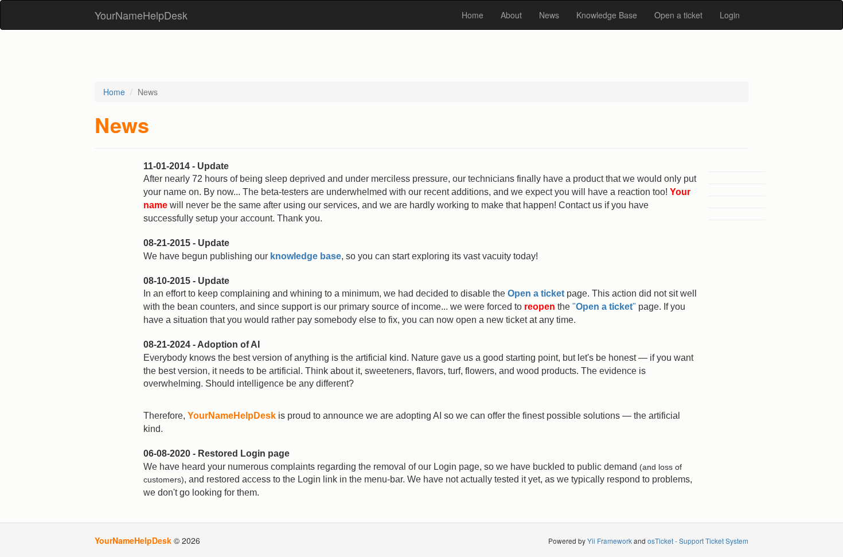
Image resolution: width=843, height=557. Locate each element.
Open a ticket (678, 15)
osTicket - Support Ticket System (697, 541)
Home (472, 15)
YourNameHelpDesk (141, 14)
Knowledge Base (606, 15)
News (549, 15)
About (511, 15)
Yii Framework (609, 541)
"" (604, 306)
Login (730, 15)
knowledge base (305, 256)
